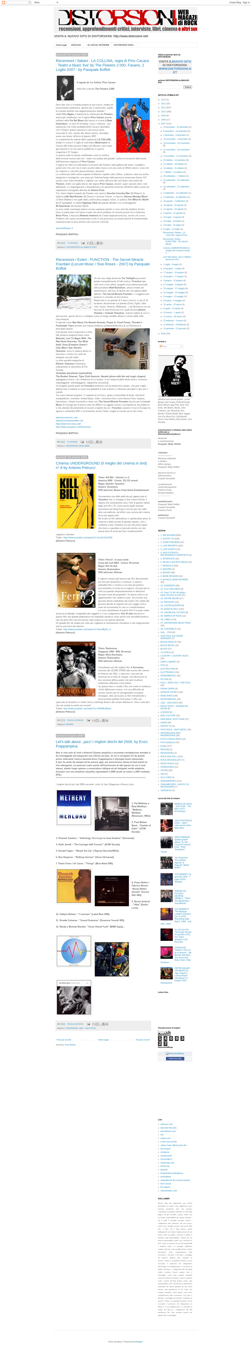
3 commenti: (72, 442)
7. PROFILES (167, 566)
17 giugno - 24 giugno (173, 272)
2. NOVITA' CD (167, 538)
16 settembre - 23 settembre (176, 186)
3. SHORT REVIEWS (170, 542)
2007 (163, 123)
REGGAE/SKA (167, 753)
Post (164, 346)
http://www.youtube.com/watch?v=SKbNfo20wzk (87, 708)
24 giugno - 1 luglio (172, 268)
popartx (164, 1169)
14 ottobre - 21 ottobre (173, 168)
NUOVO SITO (181, 61)
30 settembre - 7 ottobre (174, 176)
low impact (165, 1149)
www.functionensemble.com (69, 420)
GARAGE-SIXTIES (169, 692)
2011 (163, 107)
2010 (163, 111)
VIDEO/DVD (166, 790)
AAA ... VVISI (166, 632)
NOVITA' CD (166, 726)
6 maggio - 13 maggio (173, 296)
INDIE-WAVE (84, 446)
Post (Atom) (70, 1045)
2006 (163, 333)
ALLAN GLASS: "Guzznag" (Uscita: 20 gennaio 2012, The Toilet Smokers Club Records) (183, 935)
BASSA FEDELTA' (169, 642)
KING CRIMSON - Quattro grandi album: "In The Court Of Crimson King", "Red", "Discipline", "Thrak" (176, 844)
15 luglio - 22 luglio (172, 225)
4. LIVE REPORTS (72, 247)
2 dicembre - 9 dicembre (174, 135)
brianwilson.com (168, 1131)
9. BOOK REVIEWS (169, 576)
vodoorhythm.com (169, 1191)
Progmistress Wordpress (172, 1173)
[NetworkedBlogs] (175, 1053)
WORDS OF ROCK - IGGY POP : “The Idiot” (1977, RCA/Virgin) (183, 808)
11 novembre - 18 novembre (176, 149)
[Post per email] (83, 243)
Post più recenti (64, 1040)
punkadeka (166, 1176)
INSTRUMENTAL (168, 699)
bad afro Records (169, 1128)
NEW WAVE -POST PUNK (173, 719)
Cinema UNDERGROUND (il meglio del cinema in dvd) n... (176, 250)
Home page (61, 45)
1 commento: (73, 243)
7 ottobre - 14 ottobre (173, 172)
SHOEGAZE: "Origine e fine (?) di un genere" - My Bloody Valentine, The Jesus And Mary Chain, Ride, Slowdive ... (176, 955)
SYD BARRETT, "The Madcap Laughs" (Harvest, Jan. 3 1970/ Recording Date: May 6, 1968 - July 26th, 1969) (176, 916)
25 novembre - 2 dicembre (175, 139)
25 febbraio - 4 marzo (173, 320)
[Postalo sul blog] (91, 243)
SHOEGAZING (167, 767)
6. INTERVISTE (168, 559)
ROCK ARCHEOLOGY (171, 760)
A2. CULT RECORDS (170, 589)
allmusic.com (167, 1124)
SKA (163, 774)
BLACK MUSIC (168, 645)
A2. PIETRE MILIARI (170, 598)
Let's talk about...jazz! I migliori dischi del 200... (177, 258)
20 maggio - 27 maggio (174, 288)
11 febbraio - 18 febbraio (175, 324)
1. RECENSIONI (71, 446)
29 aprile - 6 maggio (173, 300)
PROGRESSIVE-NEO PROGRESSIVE (170, 734)
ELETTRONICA (168, 672)
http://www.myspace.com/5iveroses (73, 427)
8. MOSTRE (166, 569)
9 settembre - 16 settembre (176, 193)
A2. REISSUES (168, 602)
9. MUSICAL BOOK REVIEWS (174, 579)
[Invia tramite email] (88, 243)
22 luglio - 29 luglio (172, 221)
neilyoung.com (167, 1163)
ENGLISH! (76, 45)
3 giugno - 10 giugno (173, 280)
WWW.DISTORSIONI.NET (175, 70)
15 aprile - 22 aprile (172, 304)
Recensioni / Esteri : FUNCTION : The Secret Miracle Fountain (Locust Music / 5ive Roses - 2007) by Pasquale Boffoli (103, 264)
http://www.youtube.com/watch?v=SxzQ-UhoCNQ (87, 537)
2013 (163, 99)
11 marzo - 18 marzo (173, 316)
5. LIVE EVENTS (168, 549)
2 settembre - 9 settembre (175, 197)
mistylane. (165, 1152)
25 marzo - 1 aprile (172, 312)
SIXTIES (164, 770)
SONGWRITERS (168, 781)
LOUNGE (165, 712)
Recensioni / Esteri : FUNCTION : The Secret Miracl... (175, 241)
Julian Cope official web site (173, 1145)
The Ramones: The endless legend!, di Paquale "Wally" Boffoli (182, 863)
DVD (163, 665)
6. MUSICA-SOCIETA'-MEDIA (174, 562)
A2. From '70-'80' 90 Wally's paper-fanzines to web (173, 593)
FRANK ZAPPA (168, 689)
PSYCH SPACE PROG (171, 739)
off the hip (165, 1166)
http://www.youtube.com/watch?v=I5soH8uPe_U (87, 629)
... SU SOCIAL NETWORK (97, 45)
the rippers (165, 1187)
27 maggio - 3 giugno (173, 284)
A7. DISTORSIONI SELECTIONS (176, 623)
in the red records (169, 1142)
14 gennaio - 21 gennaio (175, 328)
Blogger (138, 1342)
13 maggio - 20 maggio (174, 292)
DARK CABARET (169, 662)
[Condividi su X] (95, 243)
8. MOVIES (68, 724)
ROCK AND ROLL (169, 756)
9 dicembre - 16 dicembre (175, 131)
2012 (163, 103)
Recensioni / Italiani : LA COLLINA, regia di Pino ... (176, 233)
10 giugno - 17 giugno (173, 276)
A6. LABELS (166, 619)
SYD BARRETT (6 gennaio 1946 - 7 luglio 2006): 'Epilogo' (183, 878)
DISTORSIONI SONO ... (124, 45)
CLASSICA (166, 652)
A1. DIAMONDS (168, 585)
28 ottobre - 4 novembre (174, 160)
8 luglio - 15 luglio (171, 229)
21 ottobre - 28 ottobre (173, 164)
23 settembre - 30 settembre (176, 180)
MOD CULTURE (168, 715)
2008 (163, 120)
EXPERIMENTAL (168, 675)
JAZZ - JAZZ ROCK (87, 1028)
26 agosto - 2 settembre (174, 201)
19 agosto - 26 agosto (173, 205)
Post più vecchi (143, 1040)
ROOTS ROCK (167, 763)
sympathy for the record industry (175, 1180)
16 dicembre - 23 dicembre (176, 127)
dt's (162, 1135)
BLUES (164, 649)
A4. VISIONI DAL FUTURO (173, 612)
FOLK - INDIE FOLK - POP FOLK (176, 683)
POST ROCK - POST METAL (174, 729)
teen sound (166, 1183)
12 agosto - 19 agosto (173, 209)
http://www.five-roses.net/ (68, 424)
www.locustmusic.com (67, 417)
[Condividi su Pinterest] (101, 243)
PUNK (163, 746)
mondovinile (166, 1156)
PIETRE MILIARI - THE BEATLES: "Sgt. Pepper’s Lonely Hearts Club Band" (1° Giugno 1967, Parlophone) (176, 975)
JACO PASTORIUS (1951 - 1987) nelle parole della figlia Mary (183, 824)
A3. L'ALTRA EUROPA (171, 605)
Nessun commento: (75, 720)
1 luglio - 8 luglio (171, 264)
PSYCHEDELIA (168, 742)
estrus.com (166, 1138)
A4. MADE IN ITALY (89, 247)
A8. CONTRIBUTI (169, 629)
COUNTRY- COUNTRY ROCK (175, 656)
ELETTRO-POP (168, 669)
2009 (163, 115)
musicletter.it (166, 1159)
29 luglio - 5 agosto (172, 217)
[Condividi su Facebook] (98, 243)
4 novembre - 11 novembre (176, 156)
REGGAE (165, 749)
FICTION (165, 679)
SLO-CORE (166, 777)
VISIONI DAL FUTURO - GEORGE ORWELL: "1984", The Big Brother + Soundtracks (183, 897)
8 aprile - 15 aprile (172, 308)
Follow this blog (175, 1058)
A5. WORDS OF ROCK (171, 616)
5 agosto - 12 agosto (173, 213)
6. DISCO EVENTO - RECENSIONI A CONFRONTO (175, 554)
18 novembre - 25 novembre (176, 143)
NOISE (164, 722)
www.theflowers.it (64, 228)
